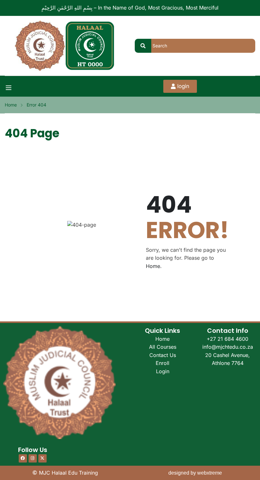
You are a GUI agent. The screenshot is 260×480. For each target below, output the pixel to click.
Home (11, 104)
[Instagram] (33, 458)
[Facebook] (23, 458)
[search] (143, 46)
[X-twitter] (42, 458)
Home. (154, 266)
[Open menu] (9, 88)
